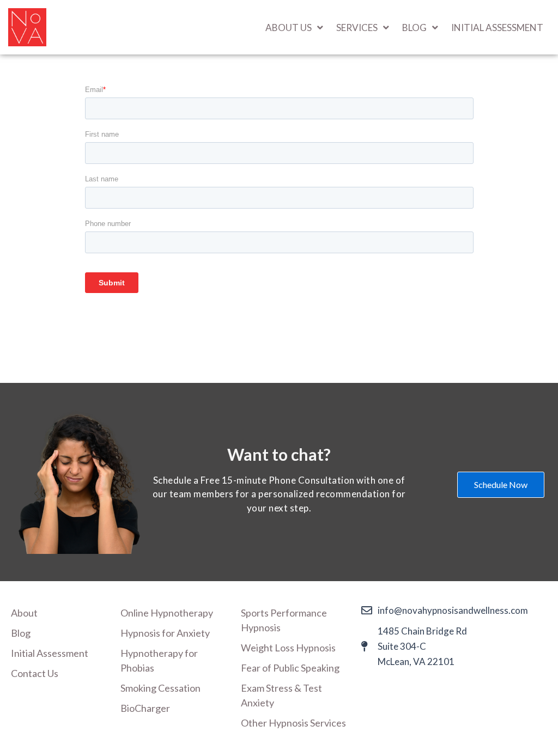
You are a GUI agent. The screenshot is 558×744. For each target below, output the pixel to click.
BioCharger (145, 708)
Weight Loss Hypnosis (288, 648)
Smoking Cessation (160, 688)
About (24, 613)
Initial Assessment (497, 27)
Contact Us (34, 673)
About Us (288, 27)
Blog (21, 633)
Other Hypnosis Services (293, 723)
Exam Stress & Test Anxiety (281, 695)
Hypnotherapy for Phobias (159, 660)
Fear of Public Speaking (290, 668)
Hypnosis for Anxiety (165, 633)
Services (357, 27)
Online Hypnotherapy (166, 613)
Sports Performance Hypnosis (284, 620)
